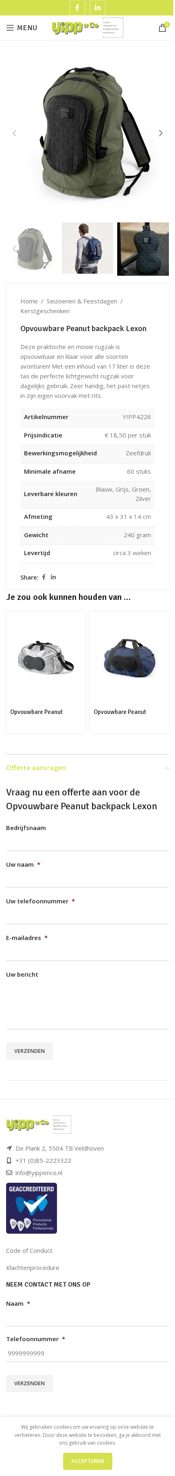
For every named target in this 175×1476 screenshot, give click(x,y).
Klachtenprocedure (32, 1267)
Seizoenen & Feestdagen (82, 301)
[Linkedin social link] (53, 577)
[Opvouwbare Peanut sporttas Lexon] (45, 658)
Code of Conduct (29, 1250)
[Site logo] (88, 27)
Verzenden (29, 1050)
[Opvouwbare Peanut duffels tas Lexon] (129, 658)
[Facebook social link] (43, 577)
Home (29, 301)
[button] (14, 133)
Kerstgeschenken (45, 311)
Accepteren (87, 1461)
